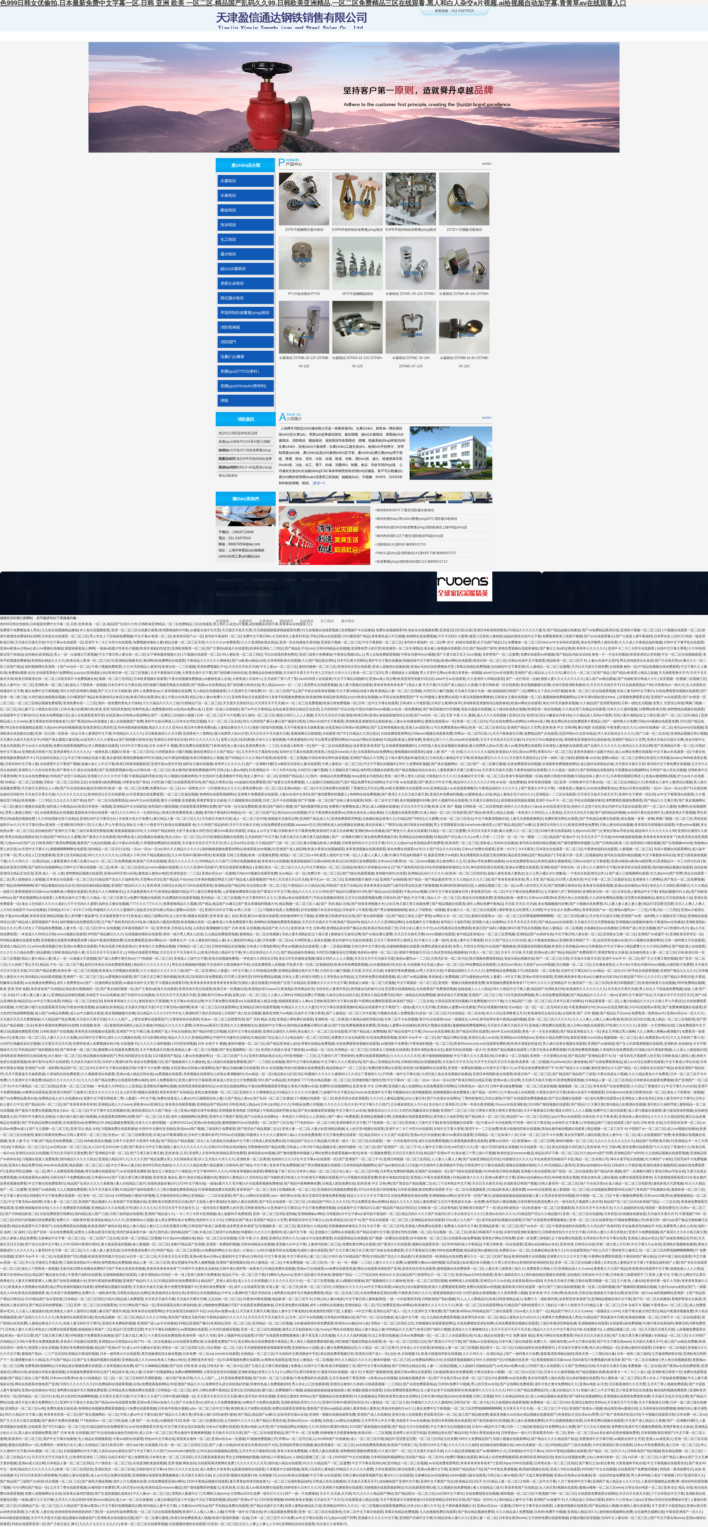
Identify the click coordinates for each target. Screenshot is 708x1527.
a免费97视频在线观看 (144, 898)
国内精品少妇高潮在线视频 (625, 1104)
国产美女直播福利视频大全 (257, 904)
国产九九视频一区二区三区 (49, 1129)
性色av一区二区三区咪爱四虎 (222, 1019)
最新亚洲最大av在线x (586, 1037)
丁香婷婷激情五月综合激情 (481, 1098)
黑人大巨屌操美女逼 (182, 1159)
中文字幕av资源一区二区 (152, 636)
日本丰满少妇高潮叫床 (77, 709)
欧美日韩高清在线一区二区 (35, 679)
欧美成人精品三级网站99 (149, 916)
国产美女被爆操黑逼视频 (316, 1110)
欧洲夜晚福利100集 (173, 630)
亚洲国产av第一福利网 (637, 916)
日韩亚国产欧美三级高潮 (206, 1226)
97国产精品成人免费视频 (367, 1031)
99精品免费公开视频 (309, 995)
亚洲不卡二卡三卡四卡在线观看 (108, 642)
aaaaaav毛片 (306, 825)
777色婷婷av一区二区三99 (314, 1123)
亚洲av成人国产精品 (549, 952)
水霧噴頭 (228, 181)
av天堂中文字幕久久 (33, 849)
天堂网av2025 (150, 879)
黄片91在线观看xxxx (434, 1019)
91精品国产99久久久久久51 (641, 977)
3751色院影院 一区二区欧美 (538, 971)
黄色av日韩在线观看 (634, 788)
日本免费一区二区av (277, 940)
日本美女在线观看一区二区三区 (64, 636)
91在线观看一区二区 (535, 1147)
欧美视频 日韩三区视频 (230, 855)
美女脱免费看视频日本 (380, 837)
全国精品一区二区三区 (351, 1050)
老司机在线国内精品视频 (537, 843)
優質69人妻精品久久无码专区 (240, 1177)
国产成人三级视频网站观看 (629, 873)
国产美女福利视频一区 (373, 916)
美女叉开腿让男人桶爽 (618, 1031)
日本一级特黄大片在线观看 (684, 940)
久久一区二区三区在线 (224, 721)
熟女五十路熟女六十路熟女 (172, 1171)
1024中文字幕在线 (133, 746)
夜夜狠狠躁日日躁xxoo (32, 892)
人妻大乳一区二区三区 (79, 928)
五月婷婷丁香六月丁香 (280, 679)
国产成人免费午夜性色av (116, 958)
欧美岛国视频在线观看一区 (460, 1123)
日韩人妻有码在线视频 (616, 825)
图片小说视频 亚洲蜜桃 (178, 800)
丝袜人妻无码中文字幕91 (635, 691)
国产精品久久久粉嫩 (574, 1068)
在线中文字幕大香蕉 (672, 648)
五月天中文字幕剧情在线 (259, 752)
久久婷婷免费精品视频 (606, 898)
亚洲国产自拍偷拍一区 (431, 1171)
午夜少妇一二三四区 (664, 910)
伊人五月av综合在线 (238, 843)
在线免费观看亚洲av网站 (142, 940)
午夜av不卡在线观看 (496, 1123)
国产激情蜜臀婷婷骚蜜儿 (329, 794)
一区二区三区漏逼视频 (181, 794)
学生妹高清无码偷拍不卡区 (554, 1159)
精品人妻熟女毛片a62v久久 (513, 794)
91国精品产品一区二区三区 (201, 703)
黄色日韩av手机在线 (618, 831)
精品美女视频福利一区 (82, 989)
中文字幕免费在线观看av (326, 812)
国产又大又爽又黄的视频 (659, 958)
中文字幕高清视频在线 (491, 819)
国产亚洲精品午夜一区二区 (674, 746)
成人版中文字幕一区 (298, 1232)
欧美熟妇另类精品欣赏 (297, 989)
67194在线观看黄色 (198, 885)
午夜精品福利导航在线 (145, 776)
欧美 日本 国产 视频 (446, 806)
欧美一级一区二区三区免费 (128, 788)
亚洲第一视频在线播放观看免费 (461, 983)
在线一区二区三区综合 (456, 819)
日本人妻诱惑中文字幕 (94, 733)
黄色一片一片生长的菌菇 (610, 654)
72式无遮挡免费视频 (518, 995)
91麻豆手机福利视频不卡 (407, 855)
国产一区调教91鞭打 (261, 764)
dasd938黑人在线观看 (315, 679)
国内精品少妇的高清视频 (43, 977)
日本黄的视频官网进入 (627, 776)
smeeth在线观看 (466, 740)
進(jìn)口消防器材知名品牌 (237, 433)
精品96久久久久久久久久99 (473, 782)
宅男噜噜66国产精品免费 (266, 1147)
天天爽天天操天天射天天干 (20, 740)
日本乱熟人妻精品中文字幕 (449, 758)
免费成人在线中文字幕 (460, 1226)
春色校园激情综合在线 (395, 715)
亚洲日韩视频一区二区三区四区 (406, 1159)
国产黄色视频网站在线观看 (33, 898)
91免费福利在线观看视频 (180, 898)
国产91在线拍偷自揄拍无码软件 (83, 788)
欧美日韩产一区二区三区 (532, 1074)
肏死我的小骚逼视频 (163, 806)
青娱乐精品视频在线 (519, 958)
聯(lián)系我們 (446, 36)
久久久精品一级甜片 (563, 770)
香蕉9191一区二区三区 (555, 752)
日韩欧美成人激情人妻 (678, 1056)
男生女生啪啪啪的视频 (188, 965)
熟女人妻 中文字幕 (422, 685)
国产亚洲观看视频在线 (115, 770)
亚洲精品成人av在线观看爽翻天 (453, 788)
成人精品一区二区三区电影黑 (445, 812)
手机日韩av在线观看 (325, 636)
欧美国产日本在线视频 (149, 861)
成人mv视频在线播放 (47, 648)
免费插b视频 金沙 (21, 673)
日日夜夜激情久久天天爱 (163, 733)
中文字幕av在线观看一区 (64, 642)
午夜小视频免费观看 (106, 667)
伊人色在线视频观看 (95, 630)
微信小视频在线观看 (30, 806)
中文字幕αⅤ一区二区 (402, 1080)
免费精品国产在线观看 (540, 733)
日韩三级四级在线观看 (126, 1214)
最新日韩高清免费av (50, 1135)
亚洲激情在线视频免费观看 (337, 1189)
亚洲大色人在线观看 (573, 898)
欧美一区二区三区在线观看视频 (592, 691)
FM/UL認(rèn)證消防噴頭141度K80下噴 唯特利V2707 (416, 553)
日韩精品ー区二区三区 (193, 946)
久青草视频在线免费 (176, 691)
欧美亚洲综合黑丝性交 (99, 727)
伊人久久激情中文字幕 (599, 867)
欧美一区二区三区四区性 (467, 873)
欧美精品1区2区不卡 (345, 1220)
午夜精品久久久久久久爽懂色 (208, 660)
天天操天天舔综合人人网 (40, 788)
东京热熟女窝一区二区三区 (266, 885)
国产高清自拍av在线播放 (89, 721)
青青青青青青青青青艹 (390, 685)
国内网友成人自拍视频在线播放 (340, 825)
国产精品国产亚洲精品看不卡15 (591, 1056)
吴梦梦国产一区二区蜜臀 (500, 654)
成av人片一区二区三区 (443, 898)
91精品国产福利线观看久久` (140, 1189)
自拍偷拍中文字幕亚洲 (507, 667)
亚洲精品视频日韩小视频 (688, 733)
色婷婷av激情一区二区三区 (377, 952)
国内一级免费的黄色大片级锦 (119, 703)
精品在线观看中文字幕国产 (378, 1007)
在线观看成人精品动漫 (260, 1001)
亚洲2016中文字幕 (218, 910)
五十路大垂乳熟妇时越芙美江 (406, 758)
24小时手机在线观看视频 (639, 971)
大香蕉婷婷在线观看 (184, 1019)
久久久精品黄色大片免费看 (648, 1074)
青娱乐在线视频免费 (423, 630)
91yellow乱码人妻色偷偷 (568, 1062)
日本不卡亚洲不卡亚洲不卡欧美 (136, 1141)
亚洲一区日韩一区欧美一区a (56, 733)
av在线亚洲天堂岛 (556, 806)
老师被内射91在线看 (391, 873)
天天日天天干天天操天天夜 (269, 733)
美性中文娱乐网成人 (160, 721)
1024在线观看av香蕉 (644, 1007)
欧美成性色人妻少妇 (229, 746)
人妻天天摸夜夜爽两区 (526, 819)
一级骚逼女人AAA (464, 1019)
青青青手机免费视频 (284, 1165)
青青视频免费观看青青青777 (507, 983)
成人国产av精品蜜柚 (600, 679)
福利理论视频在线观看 (377, 770)
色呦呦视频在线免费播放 (451, 1092)
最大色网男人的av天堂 (231, 733)
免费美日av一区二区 (165, 788)
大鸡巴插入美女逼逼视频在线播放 (442, 746)
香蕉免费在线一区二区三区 (262, 788)
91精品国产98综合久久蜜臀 (417, 819)
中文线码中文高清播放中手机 (220, 776)
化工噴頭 (228, 239)
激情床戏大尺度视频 (680, 812)
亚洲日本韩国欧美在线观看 (492, 1074)
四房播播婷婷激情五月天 (450, 867)
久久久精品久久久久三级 (161, 703)
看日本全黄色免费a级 (200, 727)
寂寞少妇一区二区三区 (249, 995)
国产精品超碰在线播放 (563, 630)
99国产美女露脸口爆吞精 (60, 740)
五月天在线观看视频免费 (363, 898)
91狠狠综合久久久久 (225, 788)
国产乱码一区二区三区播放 (273, 1098)
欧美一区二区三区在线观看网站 (214, 1007)
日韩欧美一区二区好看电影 (483, 806)
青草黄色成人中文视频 (388, 636)
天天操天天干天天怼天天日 (673, 995)
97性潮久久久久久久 (620, 1025)
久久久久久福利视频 (155, 1044)
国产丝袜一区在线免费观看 (237, 806)
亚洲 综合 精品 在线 (84, 1129)
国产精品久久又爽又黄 (660, 800)
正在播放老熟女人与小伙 (610, 965)
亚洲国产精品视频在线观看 (507, 1050)
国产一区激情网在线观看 (103, 983)
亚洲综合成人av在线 (483, 1037)
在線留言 (415, 36)
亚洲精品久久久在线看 (107, 1208)
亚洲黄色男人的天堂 (366, 648)
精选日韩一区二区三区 (489, 660)
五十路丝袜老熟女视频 (509, 709)
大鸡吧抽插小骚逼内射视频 (135, 1196)
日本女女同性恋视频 (191, 721)
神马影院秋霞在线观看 (487, 867)
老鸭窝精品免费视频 (501, 971)
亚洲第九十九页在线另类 (36, 770)
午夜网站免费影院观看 (375, 1001)
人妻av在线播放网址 (408, 721)
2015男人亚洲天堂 (569, 879)
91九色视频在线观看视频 (320, 630)
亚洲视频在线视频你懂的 (634, 922)
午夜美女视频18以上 (349, 654)
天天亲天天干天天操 (269, 703)
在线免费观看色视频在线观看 (677, 691)
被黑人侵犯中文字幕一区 (337, 855)
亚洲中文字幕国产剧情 (225, 1117)
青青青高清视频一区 (543, 782)
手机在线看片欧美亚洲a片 (117, 946)
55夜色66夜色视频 (80, 1007)
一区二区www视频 (420, 861)
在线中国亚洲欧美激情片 (570, 685)
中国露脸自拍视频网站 (631, 770)
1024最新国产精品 (356, 636)
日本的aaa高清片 (206, 1025)
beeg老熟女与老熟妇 (367, 776)
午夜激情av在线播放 (669, 922)
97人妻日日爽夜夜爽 (205, 892)
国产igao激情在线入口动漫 (398, 1165)
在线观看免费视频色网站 (560, 764)
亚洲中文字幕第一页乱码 (637, 794)
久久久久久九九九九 (71, 794)
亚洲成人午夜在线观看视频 (430, 1177)
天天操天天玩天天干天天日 (202, 843)
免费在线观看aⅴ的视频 (537, 654)
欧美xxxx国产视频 (190, 1129)
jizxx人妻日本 (415, 1098)
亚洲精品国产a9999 (629, 1153)
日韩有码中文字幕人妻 (21, 764)
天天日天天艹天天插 (596, 837)
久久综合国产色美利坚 (603, 1226)
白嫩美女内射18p (558, 715)
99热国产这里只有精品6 (68, 776)
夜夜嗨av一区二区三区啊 (535, 1141)
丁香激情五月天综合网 (367, 788)
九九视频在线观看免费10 (403, 812)
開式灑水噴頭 (232, 298)
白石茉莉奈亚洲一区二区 (682, 1123)
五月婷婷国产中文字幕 (261, 837)
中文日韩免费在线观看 (332, 788)
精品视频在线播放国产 (99, 1056)
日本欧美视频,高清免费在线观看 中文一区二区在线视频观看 (442, 1189)
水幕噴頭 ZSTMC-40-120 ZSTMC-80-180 (411, 295)
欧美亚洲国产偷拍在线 (104, 1226)
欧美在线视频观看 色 (180, 825)
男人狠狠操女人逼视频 (401, 673)
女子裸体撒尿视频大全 (163, 654)
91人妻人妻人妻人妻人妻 (622, 904)
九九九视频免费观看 (72, 1189)
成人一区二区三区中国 (249, 819)
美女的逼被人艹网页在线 (383, 825)
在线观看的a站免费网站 (375, 752)
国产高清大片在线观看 (99, 837)
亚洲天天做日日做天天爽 (665, 740)
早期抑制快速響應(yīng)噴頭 (244, 312)
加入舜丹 (384, 36)
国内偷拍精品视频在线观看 (672, 867)
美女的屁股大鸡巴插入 (568, 1147)
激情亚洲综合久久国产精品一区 (216, 752)
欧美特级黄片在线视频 (658, 983)
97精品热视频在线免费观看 (659, 667)
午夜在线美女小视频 (612, 1074)
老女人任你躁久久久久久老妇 (44, 904)
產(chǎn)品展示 (323, 36)
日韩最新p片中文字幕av (607, 946)
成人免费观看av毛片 (654, 1037)
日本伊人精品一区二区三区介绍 (319, 1171)
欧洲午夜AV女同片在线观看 (48, 1062)
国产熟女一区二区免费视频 (684, 879)
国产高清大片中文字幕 (435, 782)
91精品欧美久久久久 (468, 1177)
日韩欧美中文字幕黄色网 (296, 831)
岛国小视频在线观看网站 (672, 849)
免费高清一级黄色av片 (648, 1013)
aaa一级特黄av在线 (285, 1196)
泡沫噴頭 (228, 224)
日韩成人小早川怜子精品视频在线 (145, 855)
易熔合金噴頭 (232, 283)
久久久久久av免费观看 (223, 642)
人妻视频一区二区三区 (635, 849)
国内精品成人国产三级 (91, 1214)
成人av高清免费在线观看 (522, 746)
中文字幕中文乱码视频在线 (110, 1110)
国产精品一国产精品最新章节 (429, 879)
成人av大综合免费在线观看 (644, 1062)
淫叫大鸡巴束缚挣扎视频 (78, 691)
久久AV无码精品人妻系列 (141, 667)
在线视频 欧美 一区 (94, 1025)
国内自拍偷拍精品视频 (93, 885)
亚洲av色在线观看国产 (295, 898)
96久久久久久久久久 (204, 740)
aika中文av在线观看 (498, 673)
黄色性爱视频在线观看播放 (518, 648)
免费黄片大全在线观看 (348, 1037)
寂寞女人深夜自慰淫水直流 (94, 1232)
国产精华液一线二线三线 (78, 1050)
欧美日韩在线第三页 (383, 928)
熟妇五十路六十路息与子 (145, 825)
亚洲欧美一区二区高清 (331, 1019)
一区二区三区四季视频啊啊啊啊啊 (528, 916)
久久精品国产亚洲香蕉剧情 (600, 703)
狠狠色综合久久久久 (382, 1110)
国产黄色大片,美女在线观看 (76, 770)
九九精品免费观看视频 (221, 934)
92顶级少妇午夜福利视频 (169, 758)
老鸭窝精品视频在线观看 (685, 709)
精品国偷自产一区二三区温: (346, 1068)
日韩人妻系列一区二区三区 (86, 1135)
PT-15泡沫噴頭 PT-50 (304, 294)
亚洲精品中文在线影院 (129, 806)
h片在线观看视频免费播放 (263, 1183)
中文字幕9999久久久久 (259, 898)
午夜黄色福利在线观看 (530, 770)
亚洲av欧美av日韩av (15, 648)
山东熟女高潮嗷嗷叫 (208, 928)
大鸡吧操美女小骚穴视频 (173, 752)
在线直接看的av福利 (33, 1177)
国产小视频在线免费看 (586, 904)
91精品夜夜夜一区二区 (601, 1001)
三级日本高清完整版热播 (94, 831)
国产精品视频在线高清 (448, 904)
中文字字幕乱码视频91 (350, 679)
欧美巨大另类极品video (664, 758)
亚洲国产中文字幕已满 (132, 1031)
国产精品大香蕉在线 (217, 782)
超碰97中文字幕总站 (338, 1092)
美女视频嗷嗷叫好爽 (535, 685)
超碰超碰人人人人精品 (474, 989)
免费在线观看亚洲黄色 (635, 1177)
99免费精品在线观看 (480, 965)
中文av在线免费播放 (33, 776)
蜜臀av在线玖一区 (189, 910)
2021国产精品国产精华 (479, 648)
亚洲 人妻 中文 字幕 (22, 1141)
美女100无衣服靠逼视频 (560, 703)
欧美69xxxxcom (466, 1044)
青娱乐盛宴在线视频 (476, 709)
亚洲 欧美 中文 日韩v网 (559, 727)
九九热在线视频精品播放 (59, 630)
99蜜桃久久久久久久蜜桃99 (114, 910)
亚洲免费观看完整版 (346, 819)
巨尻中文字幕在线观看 (244, 1031)
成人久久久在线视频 (492, 715)
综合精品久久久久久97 (153, 1013)
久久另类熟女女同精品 (336, 977)
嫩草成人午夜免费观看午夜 (232, 922)
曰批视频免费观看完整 (21, 1031)
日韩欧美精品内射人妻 (68, 952)
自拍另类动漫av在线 (612, 940)
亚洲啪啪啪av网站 (442, 1196)
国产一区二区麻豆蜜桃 (489, 764)
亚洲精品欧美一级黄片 (510, 898)
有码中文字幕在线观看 (296, 752)
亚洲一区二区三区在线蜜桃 (582, 1214)
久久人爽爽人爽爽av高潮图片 (658, 1031)
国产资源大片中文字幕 (537, 788)
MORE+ (487, 163)
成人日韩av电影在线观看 (585, 1025)
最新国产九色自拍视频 (93, 843)
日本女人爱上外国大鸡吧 (300, 977)
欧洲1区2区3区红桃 (635, 1019)
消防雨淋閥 (230, 327)
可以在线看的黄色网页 (280, 654)
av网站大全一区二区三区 (451, 916)
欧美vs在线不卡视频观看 (586, 1092)
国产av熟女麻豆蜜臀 (377, 934)
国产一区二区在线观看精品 (332, 746)
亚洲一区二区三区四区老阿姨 (274, 1214)
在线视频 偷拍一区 (623, 667)
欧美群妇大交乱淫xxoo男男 (516, 752)
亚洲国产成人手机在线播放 (171, 1031)
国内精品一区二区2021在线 (108, 849)
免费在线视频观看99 (391, 630)
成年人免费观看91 (163, 1080)
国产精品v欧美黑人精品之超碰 (634, 673)
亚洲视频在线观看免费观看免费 (64, 940)
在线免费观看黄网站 (396, 733)
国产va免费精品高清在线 (600, 630)
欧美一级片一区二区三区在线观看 (357, 1141)
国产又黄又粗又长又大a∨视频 (458, 654)
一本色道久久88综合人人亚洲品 (538, 812)
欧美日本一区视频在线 (230, 989)
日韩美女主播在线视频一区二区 (517, 697)
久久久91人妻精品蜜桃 (387, 1098)
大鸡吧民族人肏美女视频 (312, 940)
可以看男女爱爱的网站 (331, 740)
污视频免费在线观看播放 (119, 1129)
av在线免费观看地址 (602, 788)
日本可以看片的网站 (352, 660)
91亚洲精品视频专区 (126, 660)
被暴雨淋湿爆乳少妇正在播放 (131, 1025)
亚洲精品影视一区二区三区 (499, 1226)
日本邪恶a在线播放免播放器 (625, 1214)
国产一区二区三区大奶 (552, 958)
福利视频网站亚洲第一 (41, 667)
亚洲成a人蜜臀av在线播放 (456, 1007)
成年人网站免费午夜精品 (485, 904)
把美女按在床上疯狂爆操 (365, 812)
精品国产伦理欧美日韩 (547, 989)
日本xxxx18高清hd (391, 861)
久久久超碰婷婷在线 (629, 1208)
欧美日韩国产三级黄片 (70, 1092)
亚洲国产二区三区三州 (485, 995)
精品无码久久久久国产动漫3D (386, 1135)
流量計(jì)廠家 (232, 356)
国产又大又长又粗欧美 (114, 691)
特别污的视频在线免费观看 (304, 1068)
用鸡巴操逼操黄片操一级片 (136, 1232)
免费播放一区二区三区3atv (527, 642)
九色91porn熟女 (509, 965)
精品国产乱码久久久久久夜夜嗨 (90, 1183)
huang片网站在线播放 (365, 740)
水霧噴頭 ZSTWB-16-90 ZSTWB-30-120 (464, 359)
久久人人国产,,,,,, (120, 1019)
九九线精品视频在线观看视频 (666, 1153)
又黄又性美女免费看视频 (547, 1050)
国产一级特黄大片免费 (619, 721)
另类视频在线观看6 (197, 1074)
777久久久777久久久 (146, 904)
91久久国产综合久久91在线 (439, 849)
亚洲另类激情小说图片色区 (593, 752)
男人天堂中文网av (433, 673)
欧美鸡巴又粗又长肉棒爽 (334, 831)
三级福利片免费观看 (220, 1129)
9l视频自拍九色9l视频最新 (412, 1092)
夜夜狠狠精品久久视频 (180, 904)
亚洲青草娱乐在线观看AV (250, 697)
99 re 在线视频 (109, 928)
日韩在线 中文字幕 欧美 (599, 1117)
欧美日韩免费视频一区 (339, 703)
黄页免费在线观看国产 (195, 746)
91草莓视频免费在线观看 (468, 1141)
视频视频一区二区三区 (620, 1037)
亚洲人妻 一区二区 (295, 1129)
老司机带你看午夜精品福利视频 (503, 1019)
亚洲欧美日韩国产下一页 (577, 940)
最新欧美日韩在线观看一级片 (96, 812)
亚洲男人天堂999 (202, 1153)
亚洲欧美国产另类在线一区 (560, 867)
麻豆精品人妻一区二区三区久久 (176, 819)
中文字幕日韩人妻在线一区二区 (122, 654)
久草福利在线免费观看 (616, 1050)
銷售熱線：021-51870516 (454, 11)
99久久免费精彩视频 (414, 764)
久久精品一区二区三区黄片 (106, 898)
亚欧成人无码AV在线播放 (498, 843)
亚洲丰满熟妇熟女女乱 (427, 1050)
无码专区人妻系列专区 (292, 636)
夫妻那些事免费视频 (399, 971)
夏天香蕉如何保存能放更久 (49, 721)
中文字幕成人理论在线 (682, 1062)
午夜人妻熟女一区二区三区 (342, 764)
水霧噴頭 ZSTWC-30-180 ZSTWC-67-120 (411, 359)
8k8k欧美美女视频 (97, 1141)
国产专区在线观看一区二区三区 (282, 1202)
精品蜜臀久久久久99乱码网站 (648, 946)
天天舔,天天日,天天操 (520, 904)
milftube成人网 (538, 721)
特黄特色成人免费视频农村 (152, 709)
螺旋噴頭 (228, 210)
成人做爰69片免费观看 (234, 1214)
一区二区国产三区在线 (276, 1123)
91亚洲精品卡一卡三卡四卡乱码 (272, 770)
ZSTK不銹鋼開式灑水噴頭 (304, 230)
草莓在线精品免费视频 (473, 667)
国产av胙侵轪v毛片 (672, 928)
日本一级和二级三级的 (557, 758)
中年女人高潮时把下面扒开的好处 (197, 1013)
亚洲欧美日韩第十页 (37, 752)
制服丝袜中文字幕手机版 (421, 660)
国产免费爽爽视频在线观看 (682, 1007)
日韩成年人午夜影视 (415, 703)
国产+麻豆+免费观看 (343, 1117)
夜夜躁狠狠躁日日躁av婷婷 (310, 861)
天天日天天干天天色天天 (594, 1208)
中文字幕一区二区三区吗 (385, 1226)
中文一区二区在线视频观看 (681, 654)
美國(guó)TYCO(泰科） (240, 371)
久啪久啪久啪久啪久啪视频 (76, 1117)
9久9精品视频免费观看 (117, 1123)
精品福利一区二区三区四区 (310, 1037)
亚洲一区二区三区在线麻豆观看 (134, 630)
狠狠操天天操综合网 (283, 819)
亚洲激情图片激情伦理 (368, 1080)
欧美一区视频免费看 (263, 855)
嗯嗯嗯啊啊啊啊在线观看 (68, 849)
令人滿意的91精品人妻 (208, 940)
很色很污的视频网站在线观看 (424, 1068)
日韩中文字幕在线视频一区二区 (86, 867)
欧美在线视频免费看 (223, 958)
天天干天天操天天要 (103, 1189)
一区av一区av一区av (666, 788)
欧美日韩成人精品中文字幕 (221, 952)
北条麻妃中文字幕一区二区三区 (480, 776)
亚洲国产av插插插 (393, 879)
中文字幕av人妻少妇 (126, 1165)
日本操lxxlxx (615, 1092)
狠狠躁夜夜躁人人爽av (295, 1001)
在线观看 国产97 (334, 733)
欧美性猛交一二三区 (185, 873)
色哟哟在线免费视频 (421, 636)
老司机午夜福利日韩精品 (222, 812)
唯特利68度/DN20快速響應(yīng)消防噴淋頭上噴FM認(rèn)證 (422, 527)
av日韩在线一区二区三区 (152, 770)
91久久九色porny (399, 843)
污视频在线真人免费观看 (280, 910)
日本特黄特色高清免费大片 (537, 1202)
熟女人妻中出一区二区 (16, 685)
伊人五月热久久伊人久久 (333, 673)
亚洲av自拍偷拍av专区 (631, 885)
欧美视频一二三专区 (36, 800)
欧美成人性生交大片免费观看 (234, 1080)
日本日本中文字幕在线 (124, 685)
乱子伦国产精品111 (491, 642)
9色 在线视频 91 (126, 1044)
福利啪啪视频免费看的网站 (222, 849)
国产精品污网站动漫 (452, 1037)
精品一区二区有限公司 (591, 1159)
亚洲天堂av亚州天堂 (166, 764)
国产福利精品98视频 (610, 812)
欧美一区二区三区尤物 (76, 1086)
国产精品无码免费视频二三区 (60, 1141)
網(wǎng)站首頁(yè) (230, 580)
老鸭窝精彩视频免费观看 (624, 800)
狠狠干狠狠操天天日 (414, 952)
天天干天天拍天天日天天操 (500, 740)
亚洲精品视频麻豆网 (375, 1117)
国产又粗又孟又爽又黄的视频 (154, 977)
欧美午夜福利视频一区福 (524, 776)
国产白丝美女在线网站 (443, 1098)
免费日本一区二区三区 (323, 873)
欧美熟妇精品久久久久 (48, 660)
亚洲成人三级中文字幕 (190, 958)
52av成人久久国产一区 (463, 1220)
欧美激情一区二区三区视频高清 (550, 1208)
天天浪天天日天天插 (293, 879)
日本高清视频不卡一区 (138, 928)
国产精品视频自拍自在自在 (415, 770)
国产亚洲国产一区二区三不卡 (398, 1147)
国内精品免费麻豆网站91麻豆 (309, 1025)
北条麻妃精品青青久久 (379, 819)
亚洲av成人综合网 (382, 679)
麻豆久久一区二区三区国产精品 (587, 673)
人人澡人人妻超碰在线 (689, 1050)
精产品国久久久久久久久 (602, 746)
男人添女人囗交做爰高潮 (36, 855)
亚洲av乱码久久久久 (500, 1214)
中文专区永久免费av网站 (562, 910)
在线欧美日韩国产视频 (520, 1183)
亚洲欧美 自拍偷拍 (677, 1044)
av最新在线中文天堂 (205, 630)
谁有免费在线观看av (402, 849)
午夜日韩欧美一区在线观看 (499, 685)
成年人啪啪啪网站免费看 (189, 1117)
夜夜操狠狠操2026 (128, 831)
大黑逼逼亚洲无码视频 (451, 1001)
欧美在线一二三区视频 (178, 667)
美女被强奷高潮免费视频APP (128, 758)
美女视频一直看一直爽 (637, 819)
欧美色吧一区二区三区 (461, 843)
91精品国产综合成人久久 (452, 837)
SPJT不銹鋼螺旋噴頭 (357, 294)
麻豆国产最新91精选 (290, 721)
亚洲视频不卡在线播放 (357, 630)
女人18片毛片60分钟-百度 (107, 1147)
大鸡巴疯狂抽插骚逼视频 (46, 697)
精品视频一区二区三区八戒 (299, 904)
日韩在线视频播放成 (245, 861)
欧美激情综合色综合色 (112, 697)
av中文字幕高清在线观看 (675, 794)
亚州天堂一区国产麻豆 (474, 1196)
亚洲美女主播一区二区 (619, 934)
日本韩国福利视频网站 (359, 1165)
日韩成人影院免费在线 (268, 1141)
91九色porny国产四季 (666, 873)
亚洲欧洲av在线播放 (370, 831)
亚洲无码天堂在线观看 (354, 667)
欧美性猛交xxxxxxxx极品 (515, 1153)
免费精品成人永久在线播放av (60, 1098)
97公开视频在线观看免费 (358, 1177)
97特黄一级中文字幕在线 (401, 1074)
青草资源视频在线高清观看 (366, 849)
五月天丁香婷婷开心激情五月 (395, 940)
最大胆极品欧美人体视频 (321, 843)
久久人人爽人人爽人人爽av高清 (595, 1019)
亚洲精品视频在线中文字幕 (298, 971)
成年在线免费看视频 (433, 1141)
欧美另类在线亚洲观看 (634, 867)
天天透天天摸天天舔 (497, 770)
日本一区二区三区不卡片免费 (218, 715)
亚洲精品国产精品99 (229, 885)
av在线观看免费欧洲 (494, 1044)
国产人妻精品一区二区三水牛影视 (351, 1013)
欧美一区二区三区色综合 (487, 727)
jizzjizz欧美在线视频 (363, 697)
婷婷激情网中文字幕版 (296, 916)
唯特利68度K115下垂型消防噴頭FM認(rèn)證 (410, 536)
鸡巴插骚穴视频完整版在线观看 (166, 685)
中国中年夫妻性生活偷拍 (231, 1037)
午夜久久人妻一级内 (433, 940)
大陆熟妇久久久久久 (441, 776)
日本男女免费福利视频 (396, 1171)
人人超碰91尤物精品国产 (324, 782)
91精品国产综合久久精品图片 (308, 1141)
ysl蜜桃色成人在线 (217, 679)
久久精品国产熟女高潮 (58, 1019)
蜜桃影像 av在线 (588, 758)
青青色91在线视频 (275, 861)
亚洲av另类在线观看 (537, 977)
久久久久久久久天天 (405, 1056)
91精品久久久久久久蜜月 (526, 630)
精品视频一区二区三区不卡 (607, 1129)
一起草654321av (179, 1123)
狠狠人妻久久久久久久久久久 (562, 679)
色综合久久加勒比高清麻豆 (669, 885)
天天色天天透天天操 (40, 794)
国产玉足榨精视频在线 (387, 727)
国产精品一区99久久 (487, 1092)
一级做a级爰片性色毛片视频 (117, 648)
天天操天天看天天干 (298, 673)
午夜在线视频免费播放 (185, 679)
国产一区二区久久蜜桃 (659, 806)
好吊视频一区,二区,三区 (593, 1196)
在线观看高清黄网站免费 (197, 806)
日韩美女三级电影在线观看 (389, 1050)
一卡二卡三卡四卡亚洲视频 (196, 1214)
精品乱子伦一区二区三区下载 (61, 965)
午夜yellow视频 (687, 825)
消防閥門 (228, 342)
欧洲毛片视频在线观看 (434, 1025)
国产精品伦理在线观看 (472, 1031)
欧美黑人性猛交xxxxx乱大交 (335, 752)
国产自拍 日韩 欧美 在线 (644, 1123)
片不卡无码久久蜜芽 (453, 636)
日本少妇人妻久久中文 (416, 928)
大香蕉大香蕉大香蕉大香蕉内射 (498, 1110)
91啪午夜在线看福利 (555, 831)
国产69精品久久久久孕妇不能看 (248, 758)
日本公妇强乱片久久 (275, 1104)
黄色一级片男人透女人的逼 (404, 776)
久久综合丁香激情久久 (364, 1074)
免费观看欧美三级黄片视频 (562, 636)
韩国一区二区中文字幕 (381, 800)
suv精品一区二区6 (606, 971)
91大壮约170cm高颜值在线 (542, 740)
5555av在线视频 (232, 1135)
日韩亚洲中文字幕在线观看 (484, 1165)
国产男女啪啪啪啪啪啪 (390, 910)
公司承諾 (354, 36)
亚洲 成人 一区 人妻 (49, 873)
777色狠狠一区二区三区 (154, 958)
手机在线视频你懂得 (589, 800)
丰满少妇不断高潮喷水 (169, 1135)
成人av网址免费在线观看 (633, 752)
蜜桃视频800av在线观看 (240, 1123)
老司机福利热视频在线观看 (501, 1220)
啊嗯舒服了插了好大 (280, 1171)
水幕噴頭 (228, 195)
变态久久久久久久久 (183, 861)
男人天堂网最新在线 (449, 825)
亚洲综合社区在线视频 (32, 1153)
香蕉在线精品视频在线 (21, 837)
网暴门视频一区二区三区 (674, 819)
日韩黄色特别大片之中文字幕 (363, 843)
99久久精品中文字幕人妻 (511, 989)
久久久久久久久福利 (479, 752)
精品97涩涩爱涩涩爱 (658, 904)
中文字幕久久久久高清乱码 (473, 1056)
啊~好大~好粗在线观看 (459, 642)
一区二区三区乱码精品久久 (624, 782)
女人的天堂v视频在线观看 (189, 916)
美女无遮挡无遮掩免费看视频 (323, 1196)
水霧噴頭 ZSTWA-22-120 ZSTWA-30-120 (357, 359)
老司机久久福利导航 (455, 922)
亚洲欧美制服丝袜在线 (31, 1208)
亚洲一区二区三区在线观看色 (590, 1220)
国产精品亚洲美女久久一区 (580, 1031)
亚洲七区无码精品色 (71, 855)
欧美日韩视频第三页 (625, 983)
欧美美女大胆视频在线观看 (119, 971)
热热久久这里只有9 (585, 806)
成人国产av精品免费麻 (51, 1013)
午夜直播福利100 (300, 740)
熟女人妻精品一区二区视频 (562, 928)
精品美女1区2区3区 (288, 1074)
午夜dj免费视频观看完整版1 (268, 1086)
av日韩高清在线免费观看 (452, 928)
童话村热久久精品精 (312, 1226)
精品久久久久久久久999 (310, 892)
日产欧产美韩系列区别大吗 (411, 867)
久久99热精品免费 (263, 971)
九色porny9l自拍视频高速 (63, 727)
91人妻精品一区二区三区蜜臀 (548, 667)
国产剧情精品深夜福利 (596, 770)
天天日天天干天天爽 (415, 806)
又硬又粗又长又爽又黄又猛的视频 (305, 837)
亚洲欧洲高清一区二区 (188, 648)
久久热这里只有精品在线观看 (583, 709)
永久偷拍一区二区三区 (258, 715)
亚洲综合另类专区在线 (170, 740)
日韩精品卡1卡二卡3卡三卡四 (69, 910)
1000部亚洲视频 (184, 1044)
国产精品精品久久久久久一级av (593, 995)
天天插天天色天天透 (237, 630)
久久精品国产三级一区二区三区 (278, 843)
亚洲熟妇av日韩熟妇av (517, 1037)
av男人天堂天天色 (429, 971)
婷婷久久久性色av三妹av (522, 806)
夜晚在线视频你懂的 (521, 1165)
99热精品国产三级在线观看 (604, 1123)
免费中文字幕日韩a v (258, 636)
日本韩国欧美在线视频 (283, 660)
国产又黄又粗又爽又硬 (146, 1153)
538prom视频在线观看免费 (658, 721)
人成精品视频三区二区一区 (494, 885)
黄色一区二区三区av (98, 1196)
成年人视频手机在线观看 (449, 800)
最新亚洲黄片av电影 (443, 855)
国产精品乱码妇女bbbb (573, 654)
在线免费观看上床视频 (268, 965)
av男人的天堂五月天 (531, 885)
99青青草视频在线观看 (246, 1171)
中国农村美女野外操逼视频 (328, 758)
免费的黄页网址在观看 (561, 819)
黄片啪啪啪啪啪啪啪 (437, 1056)
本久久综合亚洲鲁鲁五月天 (506, 1013)
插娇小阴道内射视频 (267, 727)
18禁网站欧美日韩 (652, 709)
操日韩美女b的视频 (418, 825)
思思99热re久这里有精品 (577, 733)
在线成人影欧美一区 (295, 746)
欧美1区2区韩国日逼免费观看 (354, 861)
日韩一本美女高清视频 (476, 1104)
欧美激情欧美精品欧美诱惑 (326, 697)
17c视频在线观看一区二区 (681, 630)
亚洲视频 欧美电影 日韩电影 (240, 1110)
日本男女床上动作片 (669, 636)
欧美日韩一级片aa (659, 1220)
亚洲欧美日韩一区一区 (599, 892)
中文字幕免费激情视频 (318, 1208)
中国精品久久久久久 (128, 733)
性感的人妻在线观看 (253, 983)
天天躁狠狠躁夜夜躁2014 (672, 1177)
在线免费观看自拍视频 (523, 764)
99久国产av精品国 (271, 1080)
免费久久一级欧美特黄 (73, 1220)
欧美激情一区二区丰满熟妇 (402, 648)
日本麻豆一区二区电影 (511, 1056)
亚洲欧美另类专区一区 (686, 934)
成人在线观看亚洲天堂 (87, 715)
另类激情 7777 (298, 1080)
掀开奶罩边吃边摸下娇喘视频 (416, 885)
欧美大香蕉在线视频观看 (326, 849)
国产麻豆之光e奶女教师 (557, 648)
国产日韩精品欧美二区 (612, 843)
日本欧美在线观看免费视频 (653, 1080)
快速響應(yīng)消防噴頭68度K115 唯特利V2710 (412, 562)
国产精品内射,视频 (607, 1171)
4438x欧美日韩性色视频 (501, 1171)
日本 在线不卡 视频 (163, 746)
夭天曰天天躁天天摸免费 (589, 667)
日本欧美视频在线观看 (150, 679)
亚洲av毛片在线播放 (425, 1135)
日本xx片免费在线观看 (478, 849)
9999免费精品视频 (266, 977)
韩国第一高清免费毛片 (661, 1208)
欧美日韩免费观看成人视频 (182, 812)
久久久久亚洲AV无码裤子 (198, 867)
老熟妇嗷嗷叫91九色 (674, 892)
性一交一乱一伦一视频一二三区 (524, 837)
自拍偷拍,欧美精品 (38, 654)
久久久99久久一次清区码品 (140, 812)
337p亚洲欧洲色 (154, 1037)
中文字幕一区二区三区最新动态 (607, 879)
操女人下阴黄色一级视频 (88, 685)
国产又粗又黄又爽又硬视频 (131, 1177)
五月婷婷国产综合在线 (337, 709)
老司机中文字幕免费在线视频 (668, 764)
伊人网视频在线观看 (103, 746)
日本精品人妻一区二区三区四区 (608, 1080)
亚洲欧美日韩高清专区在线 (335, 916)
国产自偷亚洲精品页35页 (481, 1159)
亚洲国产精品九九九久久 (678, 971)
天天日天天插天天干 (605, 685)
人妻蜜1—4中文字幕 (232, 971)
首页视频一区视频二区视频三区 (683, 679)
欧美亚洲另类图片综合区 (415, 679)
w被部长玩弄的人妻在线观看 (299, 764)
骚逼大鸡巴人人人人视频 (294, 715)
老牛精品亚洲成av (469, 934)
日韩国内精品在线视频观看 (421, 1062)
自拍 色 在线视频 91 (410, 965)
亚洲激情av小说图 (139, 1220)
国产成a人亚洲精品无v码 (381, 1062)
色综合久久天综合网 (637, 746)
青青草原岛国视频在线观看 (654, 825)
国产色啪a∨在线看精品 (208, 685)
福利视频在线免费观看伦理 (80, 922)
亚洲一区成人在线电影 (222, 709)
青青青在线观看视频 (598, 885)
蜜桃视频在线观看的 (409, 752)
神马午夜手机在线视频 (524, 928)
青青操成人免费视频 (443, 977)
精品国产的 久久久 (275, 928)
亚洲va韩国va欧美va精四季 (631, 861)
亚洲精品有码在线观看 (427, 1220)
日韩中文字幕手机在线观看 (684, 642)
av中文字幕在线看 (46, 1001)
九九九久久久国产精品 (69, 800)
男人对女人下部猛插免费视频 (111, 636)
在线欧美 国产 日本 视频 (580, 1013)
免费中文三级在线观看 (609, 1110)
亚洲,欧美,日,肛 (176, 1153)
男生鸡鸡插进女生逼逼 (636, 660)
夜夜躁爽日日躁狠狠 (306, 733)
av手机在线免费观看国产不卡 (401, 697)
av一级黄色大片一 (195, 788)
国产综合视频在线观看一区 (568, 1098)
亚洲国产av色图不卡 (653, 934)
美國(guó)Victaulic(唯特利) (243, 386)
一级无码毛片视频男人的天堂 (638, 1056)
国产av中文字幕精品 (256, 709)
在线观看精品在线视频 (56, 812)
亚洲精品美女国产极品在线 (346, 928)
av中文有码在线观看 (564, 642)
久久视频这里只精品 (344, 770)
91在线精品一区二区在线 (466, 1013)
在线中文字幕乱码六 (576, 971)
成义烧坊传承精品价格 (596, 764)
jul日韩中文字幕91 (92, 1037)
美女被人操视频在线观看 (442, 648)
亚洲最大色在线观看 (536, 1171)
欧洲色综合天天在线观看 (106, 794)
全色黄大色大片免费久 (135, 819)
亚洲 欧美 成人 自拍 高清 (227, 916)
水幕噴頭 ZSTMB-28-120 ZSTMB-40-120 (304, 359)
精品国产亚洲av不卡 (564, 837)
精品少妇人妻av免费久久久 (210, 697)
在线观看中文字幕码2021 (19, 715)
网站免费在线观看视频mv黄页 (337, 1153)
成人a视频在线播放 (384, 806)
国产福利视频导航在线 (310, 806)
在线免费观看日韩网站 (439, 1086)
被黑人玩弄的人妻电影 (486, 636)
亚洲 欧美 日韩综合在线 (164, 885)
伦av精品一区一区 (292, 873)
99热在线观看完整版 (143, 952)
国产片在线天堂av (668, 660)
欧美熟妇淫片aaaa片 (263, 989)
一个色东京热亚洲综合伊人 (587, 873)
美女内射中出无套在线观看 (621, 806)
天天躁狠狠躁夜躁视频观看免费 (276, 630)
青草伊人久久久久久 (591, 648)
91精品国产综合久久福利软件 (116, 879)
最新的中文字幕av (272, 1025)
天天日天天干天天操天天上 (106, 952)
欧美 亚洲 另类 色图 (14, 989)
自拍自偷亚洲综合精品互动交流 (295, 709)
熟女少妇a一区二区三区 (183, 837)
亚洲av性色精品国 (207, 1123)
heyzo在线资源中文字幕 (373, 1092)
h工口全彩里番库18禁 (170, 1226)
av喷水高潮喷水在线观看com (406, 788)
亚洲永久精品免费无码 (377, 995)
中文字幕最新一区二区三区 (382, 642)
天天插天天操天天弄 (630, 764)
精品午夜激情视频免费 (106, 940)
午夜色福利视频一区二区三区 (430, 1044)
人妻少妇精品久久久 (635, 1001)
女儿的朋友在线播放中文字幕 (228, 1141)
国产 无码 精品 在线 (335, 904)
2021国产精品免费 (42, 971)
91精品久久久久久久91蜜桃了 (299, 1092)
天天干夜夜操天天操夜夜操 (304, 727)
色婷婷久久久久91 (284, 1159)
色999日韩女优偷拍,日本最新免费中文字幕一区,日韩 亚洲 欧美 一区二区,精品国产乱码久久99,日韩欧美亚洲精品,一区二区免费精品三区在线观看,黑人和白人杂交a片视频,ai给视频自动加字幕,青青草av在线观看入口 (156, 624)
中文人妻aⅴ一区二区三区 (278, 667)
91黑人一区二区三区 (484, 952)
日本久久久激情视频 (622, 709)
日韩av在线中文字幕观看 (526, 660)
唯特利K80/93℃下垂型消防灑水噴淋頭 (405, 510)
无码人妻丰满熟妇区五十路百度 (636, 715)
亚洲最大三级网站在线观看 (335, 1232)
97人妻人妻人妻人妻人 (33, 995)
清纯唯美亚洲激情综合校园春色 (486, 703)
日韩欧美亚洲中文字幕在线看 (335, 1001)
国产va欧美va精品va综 (248, 660)
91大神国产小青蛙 (658, 1159)
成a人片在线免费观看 (305, 1135)
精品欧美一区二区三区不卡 (566, 660)
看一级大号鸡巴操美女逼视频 (496, 1147)
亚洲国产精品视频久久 (94, 1202)
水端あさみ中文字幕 (262, 831)
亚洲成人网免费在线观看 (295, 1019)
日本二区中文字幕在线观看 (378, 703)
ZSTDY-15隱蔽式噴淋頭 (464, 230)
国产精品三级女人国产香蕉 (411, 916)
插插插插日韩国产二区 (509, 691)
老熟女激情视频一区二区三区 (216, 1092)
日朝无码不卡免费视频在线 (77, 679)
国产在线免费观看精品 (605, 1062)
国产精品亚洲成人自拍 (283, 1044)
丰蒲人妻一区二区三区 (60, 1202)
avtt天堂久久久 (462, 1147)
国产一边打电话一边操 (522, 679)
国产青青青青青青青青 (507, 879)
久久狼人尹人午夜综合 (108, 825)
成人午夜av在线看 (174, 697)
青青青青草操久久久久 (120, 1001)
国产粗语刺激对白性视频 (441, 709)
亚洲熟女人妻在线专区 (638, 1098)
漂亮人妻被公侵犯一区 (21, 812)
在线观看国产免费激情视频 (436, 989)
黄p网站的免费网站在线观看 (164, 660)
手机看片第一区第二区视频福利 (579, 855)
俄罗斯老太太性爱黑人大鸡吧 (520, 910)
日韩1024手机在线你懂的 (227, 1147)
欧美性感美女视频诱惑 (554, 861)
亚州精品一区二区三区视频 (221, 898)
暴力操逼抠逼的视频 (678, 1110)
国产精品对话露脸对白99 (347, 892)
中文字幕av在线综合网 (187, 1001)
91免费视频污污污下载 (486, 1001)
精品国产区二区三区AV (77, 1068)
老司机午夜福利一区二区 (223, 636)
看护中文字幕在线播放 (385, 660)
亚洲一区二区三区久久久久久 (549, 1019)
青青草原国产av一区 (188, 636)
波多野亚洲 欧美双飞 (368, 746)
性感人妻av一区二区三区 (445, 965)
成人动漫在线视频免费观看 (226, 1062)
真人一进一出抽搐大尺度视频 (75, 654)
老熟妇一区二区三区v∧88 (299, 855)
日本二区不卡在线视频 (279, 800)
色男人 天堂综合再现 (668, 703)
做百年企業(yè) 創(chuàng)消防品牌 (354, 97)
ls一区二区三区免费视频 (304, 703)
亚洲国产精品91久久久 (128, 885)
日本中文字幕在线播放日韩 (448, 892)
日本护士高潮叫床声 (446, 703)
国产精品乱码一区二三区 (43, 1104)
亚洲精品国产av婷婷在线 (534, 934)
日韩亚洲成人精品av (244, 1104)
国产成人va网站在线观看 (251, 1196)
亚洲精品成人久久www (115, 1104)
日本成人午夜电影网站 (263, 946)
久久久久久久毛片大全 (340, 1104)
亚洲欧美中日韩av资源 (214, 995)
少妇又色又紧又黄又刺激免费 (408, 904)
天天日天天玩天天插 (243, 667)
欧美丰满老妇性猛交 (155, 648)
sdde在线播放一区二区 (655, 727)
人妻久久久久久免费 (62, 1037)
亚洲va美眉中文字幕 (500, 1177)
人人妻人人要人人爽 (372, 855)
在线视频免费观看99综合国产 (613, 1189)
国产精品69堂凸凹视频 (209, 1031)
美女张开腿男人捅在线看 (599, 642)
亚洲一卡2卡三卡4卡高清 (515, 849)
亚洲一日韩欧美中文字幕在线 (580, 782)
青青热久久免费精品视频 (157, 946)
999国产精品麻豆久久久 (105, 934)
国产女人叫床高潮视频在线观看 (639, 1044)
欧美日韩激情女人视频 (206, 758)
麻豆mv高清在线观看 (229, 831)
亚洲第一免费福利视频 (464, 1068)
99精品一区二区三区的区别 (82, 1001)
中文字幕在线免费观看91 (524, 892)
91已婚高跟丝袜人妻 (207, 1098)
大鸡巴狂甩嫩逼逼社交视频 (336, 952)
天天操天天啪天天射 (216, 819)
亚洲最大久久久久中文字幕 (107, 776)
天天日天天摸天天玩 (407, 1153)
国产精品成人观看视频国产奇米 (253, 879)
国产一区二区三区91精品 (680, 715)
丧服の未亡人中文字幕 (97, 764)
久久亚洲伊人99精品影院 (485, 679)
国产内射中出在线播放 (137, 995)
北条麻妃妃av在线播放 (600, 928)
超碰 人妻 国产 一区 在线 (444, 752)
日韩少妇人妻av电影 (232, 770)
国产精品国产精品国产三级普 (573, 1074)
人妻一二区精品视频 (335, 946)
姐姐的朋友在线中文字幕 (522, 636)
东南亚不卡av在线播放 (29, 910)
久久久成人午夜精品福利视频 (640, 642)
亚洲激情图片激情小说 (361, 879)
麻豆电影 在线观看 (591, 727)
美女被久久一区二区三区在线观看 (472, 910)
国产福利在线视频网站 (44, 867)
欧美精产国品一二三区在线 (413, 1001)
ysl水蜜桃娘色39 (381, 965)
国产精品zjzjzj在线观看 (385, 892)
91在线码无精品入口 (51, 758)
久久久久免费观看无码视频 (70, 1208)
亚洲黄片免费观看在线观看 (257, 794)
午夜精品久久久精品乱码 (306, 885)
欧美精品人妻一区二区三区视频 (398, 691)
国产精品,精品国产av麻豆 (516, 825)
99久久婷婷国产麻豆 (258, 721)
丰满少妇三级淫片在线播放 (219, 1232)
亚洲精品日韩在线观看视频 (259, 1007)
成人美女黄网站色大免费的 (174, 1220)
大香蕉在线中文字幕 (197, 673)
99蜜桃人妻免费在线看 (441, 697)
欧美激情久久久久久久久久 (586, 989)
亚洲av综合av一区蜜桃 (218, 873)
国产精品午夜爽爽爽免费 (302, 1183)
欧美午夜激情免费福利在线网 (56, 1025)
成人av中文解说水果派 (86, 1013)
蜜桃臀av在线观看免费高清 (118, 1050)
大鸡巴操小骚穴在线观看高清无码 (176, 782)
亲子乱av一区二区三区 (326, 879)
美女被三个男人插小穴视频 (475, 1153)
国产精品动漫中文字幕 (404, 1031)
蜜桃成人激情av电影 (153, 873)
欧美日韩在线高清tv (145, 697)
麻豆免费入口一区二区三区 (519, 831)
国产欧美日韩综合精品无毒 (471, 1080)
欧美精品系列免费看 (429, 843)
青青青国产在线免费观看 (611, 1086)
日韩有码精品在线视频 (332, 648)
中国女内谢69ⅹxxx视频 (418, 654)
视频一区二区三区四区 (115, 679)
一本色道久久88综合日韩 (36, 934)
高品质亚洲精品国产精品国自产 (531, 855)
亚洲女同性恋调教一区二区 (25, 1171)
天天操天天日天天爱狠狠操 (594, 922)
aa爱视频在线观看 (118, 977)
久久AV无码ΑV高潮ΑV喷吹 (191, 855)
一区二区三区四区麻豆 (571, 916)
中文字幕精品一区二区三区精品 (329, 867)
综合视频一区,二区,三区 (573, 965)
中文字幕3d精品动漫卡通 (354, 691)
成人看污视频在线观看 (355, 685)
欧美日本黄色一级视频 (464, 673)
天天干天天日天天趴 (522, 922)
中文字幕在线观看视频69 (338, 1007)
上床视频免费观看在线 (632, 697)
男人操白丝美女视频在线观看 (564, 1044)
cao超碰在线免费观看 (250, 782)
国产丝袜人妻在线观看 (346, 800)
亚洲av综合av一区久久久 (685, 1013)
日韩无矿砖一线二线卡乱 (449, 958)
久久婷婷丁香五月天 (23, 965)
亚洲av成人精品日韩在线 (134, 1074)
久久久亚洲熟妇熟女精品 (259, 642)
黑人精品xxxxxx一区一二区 (282, 685)
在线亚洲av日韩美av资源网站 (127, 715)
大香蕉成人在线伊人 (247, 679)
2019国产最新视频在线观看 (548, 1104)
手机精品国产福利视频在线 (38, 1050)
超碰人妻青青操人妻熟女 (506, 873)
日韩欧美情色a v (256, 1208)
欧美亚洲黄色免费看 (583, 825)
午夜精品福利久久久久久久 (498, 788)
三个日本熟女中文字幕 (453, 1183)
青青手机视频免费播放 (287, 697)
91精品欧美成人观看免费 (402, 740)
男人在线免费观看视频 (382, 654)
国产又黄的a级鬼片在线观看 (227, 648)
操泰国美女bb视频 (256, 849)
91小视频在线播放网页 (180, 776)
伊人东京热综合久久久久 (615, 733)
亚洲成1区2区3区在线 (455, 630)
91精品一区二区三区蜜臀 (447, 831)
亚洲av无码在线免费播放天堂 (432, 667)
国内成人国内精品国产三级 (177, 1232)
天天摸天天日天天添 (56, 1044)
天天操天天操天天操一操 (472, 691)
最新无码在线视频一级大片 (465, 1050)
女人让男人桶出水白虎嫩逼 (546, 873)
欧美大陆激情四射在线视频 (520, 1129)
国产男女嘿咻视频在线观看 (321, 1165)
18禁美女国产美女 (135, 782)
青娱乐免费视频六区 (54, 715)
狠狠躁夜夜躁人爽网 (80, 648)
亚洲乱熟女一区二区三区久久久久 (279, 867)
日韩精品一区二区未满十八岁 (496, 1135)
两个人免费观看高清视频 (65, 1171)
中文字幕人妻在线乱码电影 (20, 1196)
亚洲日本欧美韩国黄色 (490, 630)
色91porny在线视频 (688, 727)
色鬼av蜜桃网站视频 (660, 776)
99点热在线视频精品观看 (23, 727)
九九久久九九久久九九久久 (614, 1141)
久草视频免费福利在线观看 (160, 843)
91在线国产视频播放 (500, 946)
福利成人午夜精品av (61, 806)
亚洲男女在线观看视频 (320, 685)
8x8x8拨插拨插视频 (132, 727)
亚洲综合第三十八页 (437, 740)
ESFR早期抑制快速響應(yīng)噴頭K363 (357, 231)
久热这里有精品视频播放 (449, 952)
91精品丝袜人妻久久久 (592, 776)
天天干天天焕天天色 (244, 825)
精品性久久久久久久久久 (152, 965)
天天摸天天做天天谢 (536, 1080)
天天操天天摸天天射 (30, 642)
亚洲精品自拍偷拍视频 (265, 673)
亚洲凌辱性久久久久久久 (71, 752)
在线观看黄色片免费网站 (54, 673)
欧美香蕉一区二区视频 (290, 758)
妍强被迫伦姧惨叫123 (367, 989)
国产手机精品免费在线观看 (599, 819)
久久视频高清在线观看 (244, 800)
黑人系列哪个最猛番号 (81, 916)
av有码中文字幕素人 (567, 1123)
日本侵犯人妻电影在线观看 (562, 746)
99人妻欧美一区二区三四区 (242, 654)
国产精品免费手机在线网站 (364, 782)
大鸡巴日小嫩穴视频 (438, 691)
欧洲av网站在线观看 (456, 660)
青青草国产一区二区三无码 (256, 1189)
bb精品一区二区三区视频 (23, 782)
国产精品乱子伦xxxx (299, 648)
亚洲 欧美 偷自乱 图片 (169, 1177)
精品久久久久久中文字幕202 (368, 1196)
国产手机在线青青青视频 (316, 691)
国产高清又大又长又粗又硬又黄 (404, 794)
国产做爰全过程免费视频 (285, 782)
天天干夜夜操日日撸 (165, 673)
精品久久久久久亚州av (165, 727)
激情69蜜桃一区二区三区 (317, 667)
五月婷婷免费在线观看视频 (375, 977)
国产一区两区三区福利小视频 (173, 715)
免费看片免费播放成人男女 (20, 630)
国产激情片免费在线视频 (33, 1110)
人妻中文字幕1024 (436, 1147)
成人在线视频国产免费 (126, 721)
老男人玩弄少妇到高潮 (237, 740)
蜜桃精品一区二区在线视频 (260, 934)
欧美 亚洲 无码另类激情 (112, 709)
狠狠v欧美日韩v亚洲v (362, 715)
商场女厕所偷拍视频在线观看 (563, 1129)
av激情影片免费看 (679, 965)
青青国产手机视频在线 (653, 1189)
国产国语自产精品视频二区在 (258, 1129)
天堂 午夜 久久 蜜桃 (460, 715)
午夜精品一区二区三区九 (30, 1147)
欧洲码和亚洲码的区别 (456, 885)
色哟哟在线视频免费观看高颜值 (277, 922)
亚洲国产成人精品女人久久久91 (538, 673)
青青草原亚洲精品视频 (46, 916)
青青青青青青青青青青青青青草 (213, 983)
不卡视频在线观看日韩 (171, 983)
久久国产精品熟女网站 (318, 660)
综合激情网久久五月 (451, 861)
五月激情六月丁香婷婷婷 (562, 892)
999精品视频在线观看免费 (19, 940)
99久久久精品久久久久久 (181, 849)
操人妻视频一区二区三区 (571, 1189)
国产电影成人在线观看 (688, 946)
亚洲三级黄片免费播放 (315, 654)
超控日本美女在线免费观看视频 (108, 965)
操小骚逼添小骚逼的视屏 (161, 922)
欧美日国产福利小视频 (275, 806)
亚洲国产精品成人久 (294, 776)
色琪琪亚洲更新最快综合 (196, 1086)
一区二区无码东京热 (552, 1007)
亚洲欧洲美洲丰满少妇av (572, 977)
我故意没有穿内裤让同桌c (155, 910)
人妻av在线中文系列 (603, 660)
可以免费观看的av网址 (450, 727)
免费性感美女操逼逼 (436, 946)
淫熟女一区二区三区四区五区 (65, 782)
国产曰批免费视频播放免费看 (354, 1025)
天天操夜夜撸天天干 (674, 673)
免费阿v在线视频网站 (335, 1086)
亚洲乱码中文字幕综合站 (98, 819)
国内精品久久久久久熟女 (78, 1159)
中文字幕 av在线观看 (401, 782)
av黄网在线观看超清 (37, 1092)
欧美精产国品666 (346, 922)
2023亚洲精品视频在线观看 (222, 837)
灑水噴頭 (228, 254)
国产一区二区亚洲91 (200, 971)
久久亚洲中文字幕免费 (244, 691)
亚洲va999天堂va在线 (120, 873)
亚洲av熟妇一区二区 (299, 788)
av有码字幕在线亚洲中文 (645, 812)
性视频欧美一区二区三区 (297, 1189)
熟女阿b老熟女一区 (511, 1208)
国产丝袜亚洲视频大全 (367, 904)
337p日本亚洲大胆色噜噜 (377, 1189)
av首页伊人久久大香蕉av (98, 740)
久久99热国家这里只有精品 (58, 819)
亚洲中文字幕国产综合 (635, 995)
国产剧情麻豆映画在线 (230, 673)
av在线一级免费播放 (406, 709)
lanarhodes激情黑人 (480, 825)
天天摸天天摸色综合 (238, 703)
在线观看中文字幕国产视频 (60, 764)
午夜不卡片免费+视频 (153, 1068)
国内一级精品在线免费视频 (330, 776)
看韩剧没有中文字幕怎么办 (308, 1220)
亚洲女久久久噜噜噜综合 (106, 892)
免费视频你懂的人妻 (148, 642)
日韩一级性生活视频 (636, 703)
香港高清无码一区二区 (487, 892)
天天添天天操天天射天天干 (597, 794)
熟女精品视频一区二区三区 (330, 1080)
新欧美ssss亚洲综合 (148, 1104)
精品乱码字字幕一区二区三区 (556, 1153)
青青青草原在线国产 (378, 885)
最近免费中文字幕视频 (41, 691)
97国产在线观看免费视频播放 (525, 1098)
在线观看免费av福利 (133, 1080)
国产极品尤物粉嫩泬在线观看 (237, 1068)
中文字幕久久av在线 (681, 1086)
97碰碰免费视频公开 (629, 1220)
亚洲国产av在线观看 (666, 697)
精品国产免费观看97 (581, 952)
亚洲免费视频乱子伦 (212, 667)
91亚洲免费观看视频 (381, 1037)
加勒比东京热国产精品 (656, 1068)
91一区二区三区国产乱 (279, 691)
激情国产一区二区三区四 (590, 983)
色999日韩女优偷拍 (156, 1165)
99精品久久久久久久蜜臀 (172, 1025)
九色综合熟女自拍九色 (342, 995)
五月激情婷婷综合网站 (172, 1196)
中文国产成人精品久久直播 (457, 685)
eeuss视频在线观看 (163, 867)
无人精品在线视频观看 (209, 691)
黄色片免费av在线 (304, 1086)
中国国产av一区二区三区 (647, 1129)
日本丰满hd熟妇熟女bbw (595, 697)
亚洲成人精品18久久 (15, 946)
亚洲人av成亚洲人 (418, 727)
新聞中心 (292, 36)
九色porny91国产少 (587, 831)
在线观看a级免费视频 (104, 782)
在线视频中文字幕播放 (422, 922)
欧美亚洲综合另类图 (645, 654)
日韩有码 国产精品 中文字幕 (404, 898)
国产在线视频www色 (677, 843)
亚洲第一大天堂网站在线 (655, 1025)
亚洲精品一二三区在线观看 (556, 794)
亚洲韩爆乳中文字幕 (351, 1123)
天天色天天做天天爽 (604, 916)
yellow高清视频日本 (47, 946)
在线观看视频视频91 (401, 746)
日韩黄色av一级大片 (669, 685)
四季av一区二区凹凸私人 (472, 733)
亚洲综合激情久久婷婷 (279, 1031)
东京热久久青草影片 (444, 1104)
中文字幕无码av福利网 (173, 1007)
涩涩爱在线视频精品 (639, 898)
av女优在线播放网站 (231, 1086)
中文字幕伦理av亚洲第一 (40, 825)
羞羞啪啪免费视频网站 (559, 697)
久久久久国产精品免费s (98, 1080)
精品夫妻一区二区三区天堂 (184, 642)
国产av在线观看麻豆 (599, 636)
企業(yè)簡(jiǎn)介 (264, 580)
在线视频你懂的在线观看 (143, 934)
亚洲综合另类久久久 (551, 825)
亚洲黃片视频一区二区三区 (640, 630)
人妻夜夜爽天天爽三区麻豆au (458, 770)
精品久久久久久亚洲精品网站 (382, 922)
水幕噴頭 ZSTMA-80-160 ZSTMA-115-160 (464, 295)
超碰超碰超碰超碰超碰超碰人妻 (516, 1196)
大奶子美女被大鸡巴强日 (194, 831)
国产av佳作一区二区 (75, 667)
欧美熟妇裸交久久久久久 (489, 758)
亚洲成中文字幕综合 (285, 1208)
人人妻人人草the (279, 995)
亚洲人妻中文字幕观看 (466, 940)
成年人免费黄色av (146, 691)
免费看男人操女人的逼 (679, 1226)
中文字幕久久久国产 (374, 1104)
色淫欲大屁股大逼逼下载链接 (282, 1050)
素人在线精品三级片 (131, 1183)
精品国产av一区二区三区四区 (528, 1117)
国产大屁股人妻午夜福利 (634, 636)
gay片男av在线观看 (566, 1117)
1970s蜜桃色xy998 (474, 977)
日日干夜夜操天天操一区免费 (462, 1202)
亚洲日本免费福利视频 (446, 794)
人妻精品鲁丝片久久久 (234, 727)
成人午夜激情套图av (542, 940)
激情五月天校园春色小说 (674, 898)
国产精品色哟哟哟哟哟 (16, 885)
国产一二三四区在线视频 (266, 1062)
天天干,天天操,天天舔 (516, 952)
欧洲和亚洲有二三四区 (266, 648)
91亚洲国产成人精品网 (289, 849)
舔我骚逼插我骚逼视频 (517, 800)
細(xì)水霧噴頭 (233, 268)
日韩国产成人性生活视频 (668, 770)
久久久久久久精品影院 (667, 1117)
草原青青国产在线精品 (47, 989)
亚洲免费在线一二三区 (79, 703)
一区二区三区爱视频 (500, 934)
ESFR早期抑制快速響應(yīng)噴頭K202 (411, 231)
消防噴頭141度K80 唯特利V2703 (401, 544)
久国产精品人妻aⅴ (237, 1098)
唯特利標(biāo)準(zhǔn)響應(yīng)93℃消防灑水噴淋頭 (417, 519)
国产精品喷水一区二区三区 (485, 1117)
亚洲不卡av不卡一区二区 (554, 800)
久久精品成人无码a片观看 (592, 715)
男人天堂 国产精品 (539, 879)
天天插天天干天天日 (457, 1062)
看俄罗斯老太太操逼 (212, 800)
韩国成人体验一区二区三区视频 (371, 983)
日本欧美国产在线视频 (56, 1031)
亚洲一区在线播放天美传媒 (299, 642)
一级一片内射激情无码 (400, 1141)
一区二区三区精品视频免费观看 (38, 703)
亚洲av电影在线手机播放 (198, 1110)
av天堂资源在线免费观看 (144, 794)
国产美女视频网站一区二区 (451, 764)
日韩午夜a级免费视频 (506, 1086)
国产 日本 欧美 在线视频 (242, 928)
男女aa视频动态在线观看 (299, 946)
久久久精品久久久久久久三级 (162, 971)
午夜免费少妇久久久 (622, 727)
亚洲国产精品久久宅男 (523, 727)
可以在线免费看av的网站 (507, 721)
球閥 (224, 400)
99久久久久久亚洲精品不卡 (550, 983)
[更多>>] (319, 483)
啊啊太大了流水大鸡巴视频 (547, 691)
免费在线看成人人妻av (174, 1098)
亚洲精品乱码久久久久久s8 (428, 873)
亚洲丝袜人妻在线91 (634, 1117)
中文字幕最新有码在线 (658, 855)
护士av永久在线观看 (37, 746)
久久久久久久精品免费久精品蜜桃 (25, 952)
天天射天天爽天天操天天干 (507, 1025)
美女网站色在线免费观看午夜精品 (576, 721)
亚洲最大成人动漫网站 (488, 922)
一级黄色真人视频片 (106, 752)
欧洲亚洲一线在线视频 (544, 709)
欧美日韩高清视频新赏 (132, 764)
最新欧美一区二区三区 (687, 1189)
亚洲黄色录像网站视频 (159, 1086)
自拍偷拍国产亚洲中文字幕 (55, 831)
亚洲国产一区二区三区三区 (83, 977)
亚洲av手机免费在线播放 (485, 861)
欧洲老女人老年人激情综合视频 (668, 782)
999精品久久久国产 (213, 861)
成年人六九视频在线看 (123, 1037)
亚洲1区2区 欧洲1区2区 (526, 715)
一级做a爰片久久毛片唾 (417, 1007)
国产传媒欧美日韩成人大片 (637, 679)
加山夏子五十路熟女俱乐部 (38, 709)
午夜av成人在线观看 (519, 1092)
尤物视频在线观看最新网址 (412, 1117)
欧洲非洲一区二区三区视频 (128, 673)
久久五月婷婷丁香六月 (687, 1037)
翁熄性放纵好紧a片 (161, 1183)
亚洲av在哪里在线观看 (522, 867)
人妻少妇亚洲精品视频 (327, 1129)
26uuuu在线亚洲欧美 (612, 1007)
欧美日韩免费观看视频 (351, 965)
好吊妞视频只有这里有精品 (320, 910)
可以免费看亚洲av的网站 (369, 1202)
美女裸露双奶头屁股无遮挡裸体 (483, 855)
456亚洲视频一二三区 (299, 1056)
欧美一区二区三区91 (368, 673)
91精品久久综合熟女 (364, 733)
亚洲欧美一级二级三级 (51, 685)
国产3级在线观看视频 (358, 873)
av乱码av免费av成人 (188, 709)
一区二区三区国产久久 (230, 1056)
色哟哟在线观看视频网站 (217, 794)
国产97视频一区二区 (313, 800)
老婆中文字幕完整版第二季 (103, 1098)
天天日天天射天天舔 (482, 831)
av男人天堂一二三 (485, 837)
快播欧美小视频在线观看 (68, 892)
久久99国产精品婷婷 (212, 825)
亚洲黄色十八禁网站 (198, 733)
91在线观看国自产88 (637, 685)
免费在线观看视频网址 (70, 746)
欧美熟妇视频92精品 (173, 892)
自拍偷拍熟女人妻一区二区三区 (652, 952)
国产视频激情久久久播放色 (185, 1062)
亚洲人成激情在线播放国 (390, 667)
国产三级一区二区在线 (652, 733)
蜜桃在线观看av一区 (440, 721)
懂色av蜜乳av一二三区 (631, 910)
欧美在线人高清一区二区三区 (88, 660)
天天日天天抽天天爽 (409, 934)
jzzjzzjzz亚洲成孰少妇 (90, 673)
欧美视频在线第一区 (196, 922)
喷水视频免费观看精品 (486, 958)
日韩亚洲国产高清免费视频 (56, 843)
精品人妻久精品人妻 (36, 958)
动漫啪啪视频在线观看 (403, 946)
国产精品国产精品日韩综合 (396, 1208)
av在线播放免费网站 (40, 983)
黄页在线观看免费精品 (236, 867)
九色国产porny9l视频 (538, 965)
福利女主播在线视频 (198, 764)
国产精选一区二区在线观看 (572, 1171)
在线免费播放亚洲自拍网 (409, 1196)
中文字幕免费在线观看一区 (343, 1135)
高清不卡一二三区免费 (481, 1129)
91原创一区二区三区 (430, 1013)
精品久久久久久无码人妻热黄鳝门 (414, 1202)
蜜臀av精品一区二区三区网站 (623, 758)
